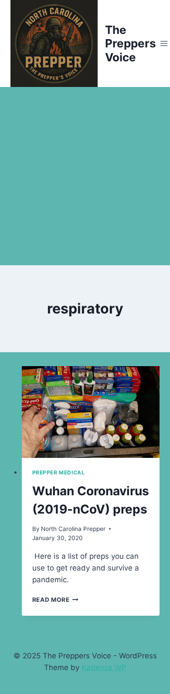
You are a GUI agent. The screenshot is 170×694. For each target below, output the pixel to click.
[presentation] (91, 412)
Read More (55, 599)
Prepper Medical (58, 472)
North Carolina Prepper (73, 528)
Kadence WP (104, 667)
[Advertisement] (85, 176)
